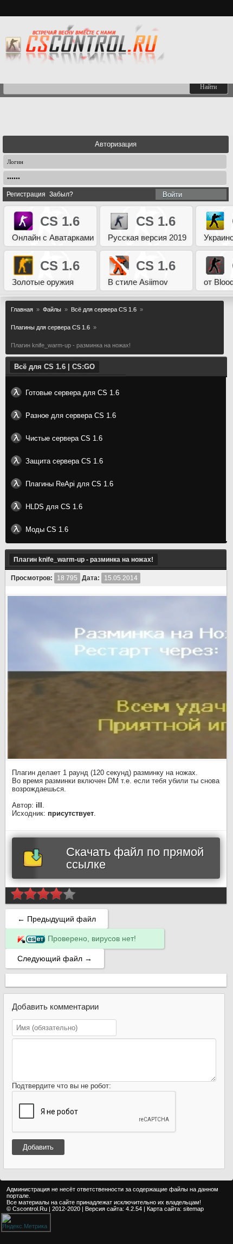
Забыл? (61, 194)
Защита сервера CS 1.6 (64, 461)
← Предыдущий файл (56, 919)
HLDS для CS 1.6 (53, 507)
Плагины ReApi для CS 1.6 (69, 484)
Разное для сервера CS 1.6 (70, 415)
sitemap (193, 1208)
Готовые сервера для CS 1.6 (72, 393)
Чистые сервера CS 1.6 (63, 438)
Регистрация (26, 194)
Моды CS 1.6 (46, 529)
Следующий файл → (54, 958)
